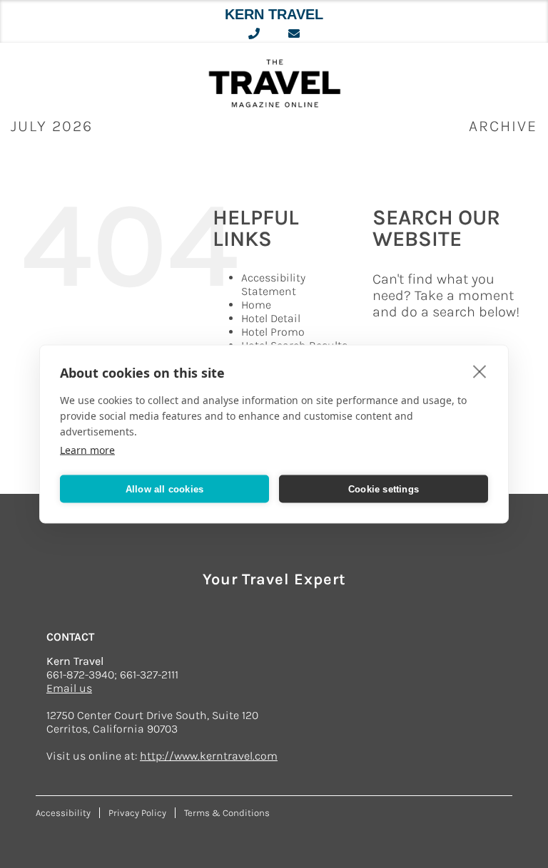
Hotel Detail (270, 318)
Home (256, 304)
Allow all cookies (164, 488)
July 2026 (52, 126)
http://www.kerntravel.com (209, 756)
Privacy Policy (137, 812)
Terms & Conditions (227, 812)
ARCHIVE (503, 126)
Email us (69, 688)
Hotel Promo (273, 332)
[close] (480, 371)
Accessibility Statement (273, 284)
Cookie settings (383, 488)
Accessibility (63, 812)
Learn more (87, 450)
